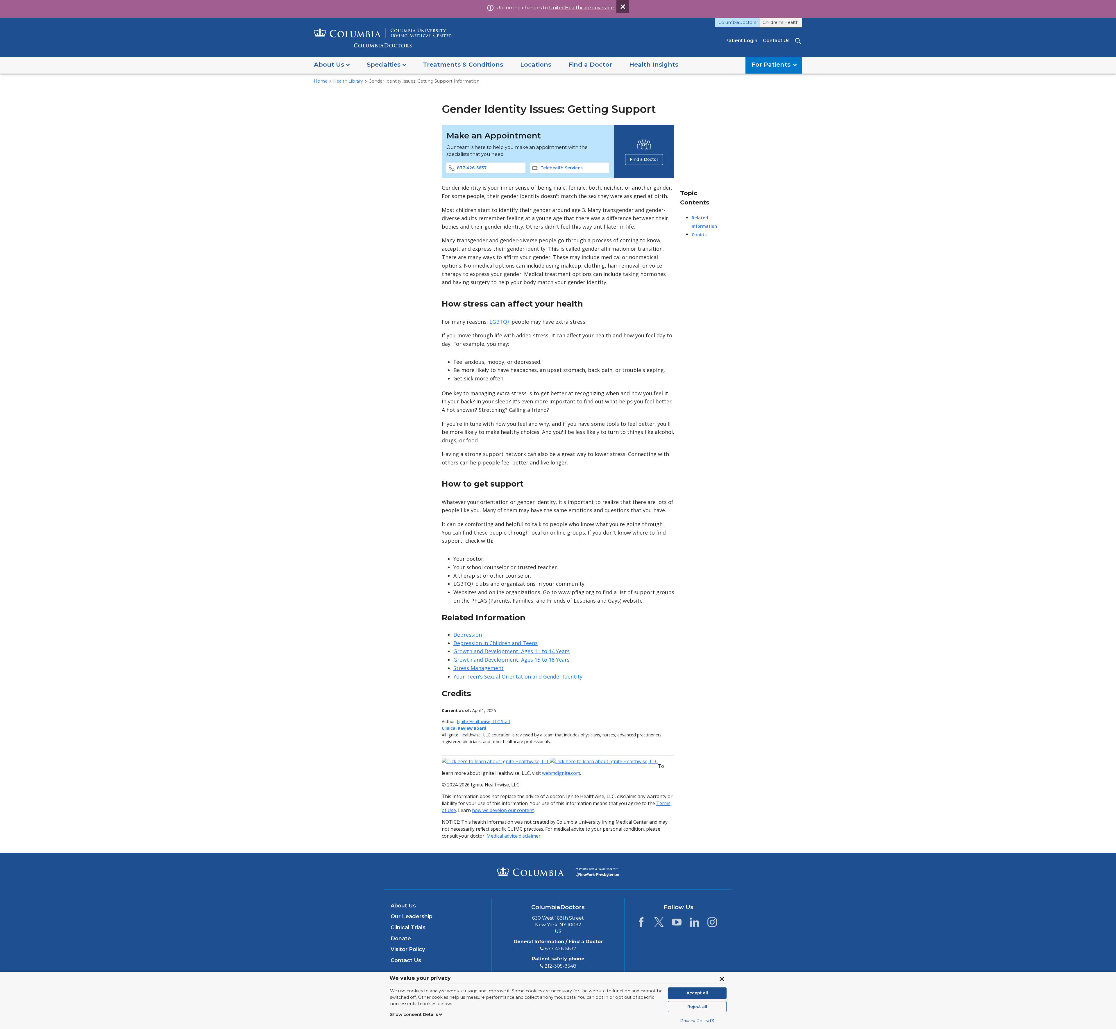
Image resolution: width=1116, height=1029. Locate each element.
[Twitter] (659, 923)
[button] (332, 65)
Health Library (348, 81)
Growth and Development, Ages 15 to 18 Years (511, 659)
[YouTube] (677, 923)
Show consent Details (414, 1014)
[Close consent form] (722, 979)
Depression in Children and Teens (495, 643)
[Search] (798, 40)
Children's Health (781, 22)
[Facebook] (641, 923)
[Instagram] (712, 923)
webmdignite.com (561, 773)
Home (321, 81)
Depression (467, 634)
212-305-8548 (560, 966)
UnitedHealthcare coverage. (582, 7)
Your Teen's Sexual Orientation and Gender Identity (517, 676)
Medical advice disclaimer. (514, 836)
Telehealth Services (562, 167)
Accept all (697, 993)
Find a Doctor (644, 159)
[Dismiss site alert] (622, 6)
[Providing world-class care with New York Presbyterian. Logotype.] (597, 871)
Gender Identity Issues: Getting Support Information (424, 81)
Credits (699, 234)
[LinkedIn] (694, 923)
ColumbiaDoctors (737, 22)
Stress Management (478, 668)
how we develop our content (503, 810)
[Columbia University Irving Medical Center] (530, 871)
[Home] (383, 37)
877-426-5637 (472, 167)
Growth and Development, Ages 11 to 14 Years (511, 651)
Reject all (697, 1006)
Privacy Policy (694, 1020)
